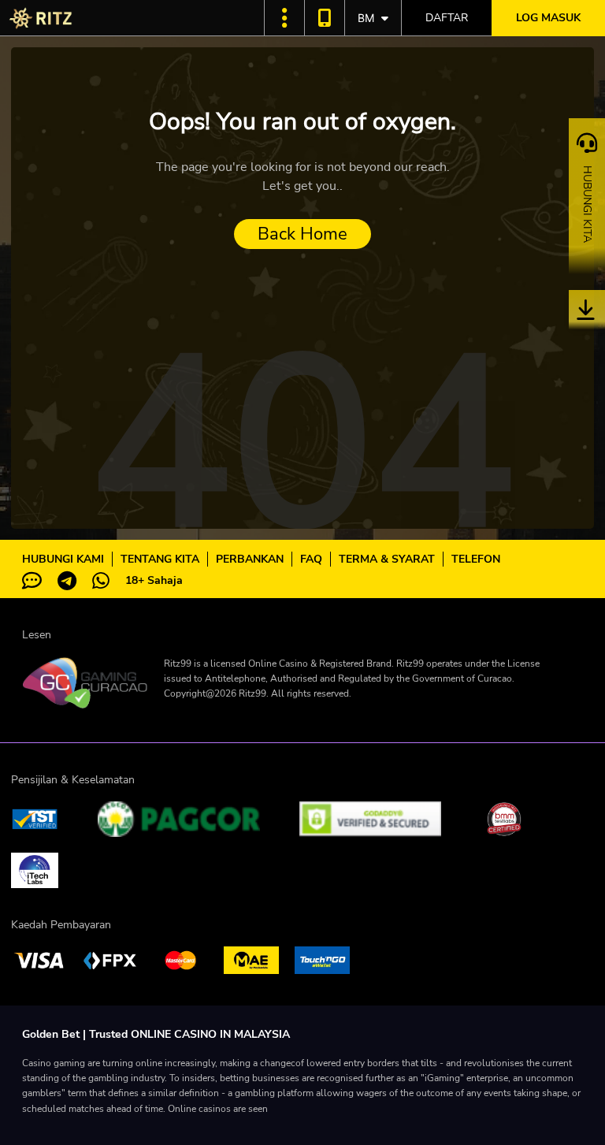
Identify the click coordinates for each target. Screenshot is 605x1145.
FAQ (311, 559)
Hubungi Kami (63, 559)
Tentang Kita (160, 559)
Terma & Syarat (387, 559)
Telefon (475, 559)
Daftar (446, 17)
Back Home (302, 234)
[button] (284, 17)
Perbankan (250, 559)
